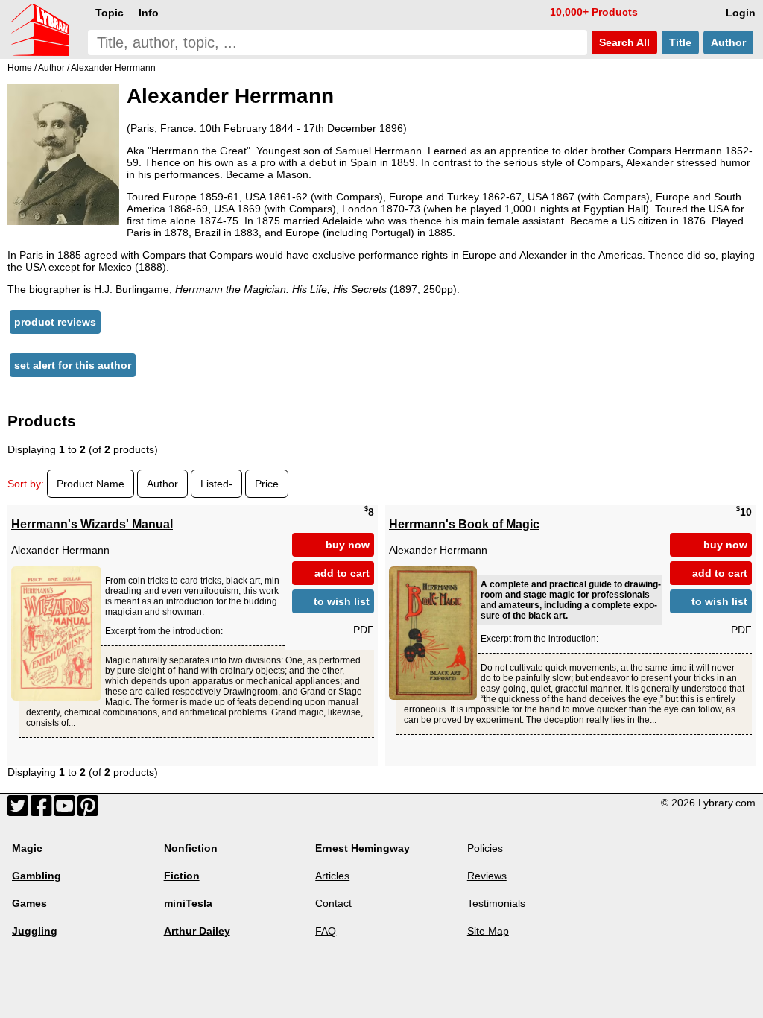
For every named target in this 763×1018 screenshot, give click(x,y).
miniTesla (188, 903)
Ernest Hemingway (362, 848)
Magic (27, 848)
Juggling (34, 931)
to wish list (342, 601)
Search (623, 42)
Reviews (487, 876)
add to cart (342, 573)
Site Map (488, 931)
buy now (348, 545)
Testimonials (496, 903)
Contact (333, 903)
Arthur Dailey (197, 931)
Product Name (90, 484)
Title (680, 42)
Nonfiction (191, 848)
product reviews (55, 322)
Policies (485, 848)
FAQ (325, 931)
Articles (332, 876)
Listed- (216, 484)
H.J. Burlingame (131, 289)
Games (29, 903)
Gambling (36, 876)
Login (741, 13)
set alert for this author (72, 365)
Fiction (182, 876)
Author (728, 42)
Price (267, 484)
